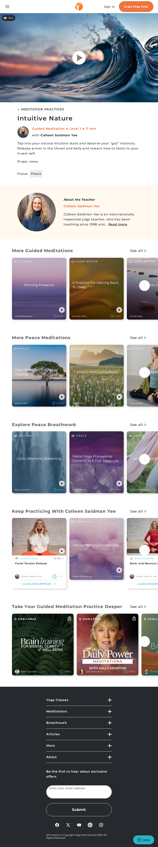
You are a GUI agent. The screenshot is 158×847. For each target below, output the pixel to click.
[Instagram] (101, 825)
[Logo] (79, 6)
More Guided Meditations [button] (42, 250)
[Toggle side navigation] (7, 6)
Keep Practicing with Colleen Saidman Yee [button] (64, 511)
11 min (91, 129)
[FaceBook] (57, 825)
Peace (36, 174)
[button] (62, 310)
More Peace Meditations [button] (41, 337)
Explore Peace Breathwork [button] (44, 424)
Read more (117, 224)
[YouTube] (79, 825)
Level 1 (75, 129)
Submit (79, 810)
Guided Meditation (48, 129)
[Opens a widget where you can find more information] (143, 840)
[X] (68, 825)
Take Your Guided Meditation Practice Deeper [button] (67, 606)
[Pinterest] (90, 825)
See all (136, 251)
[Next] (144, 285)
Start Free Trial (136, 7)
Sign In (109, 7)
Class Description (37, 584)
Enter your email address (67, 788)
